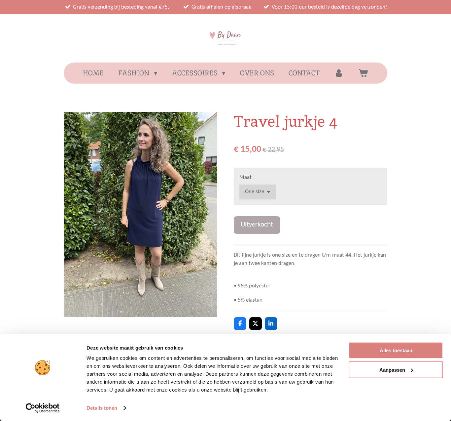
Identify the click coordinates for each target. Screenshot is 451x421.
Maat (245, 177)
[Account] (339, 73)
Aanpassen (392, 369)
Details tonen (102, 408)
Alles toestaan (396, 350)
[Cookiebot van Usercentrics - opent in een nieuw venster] (43, 408)
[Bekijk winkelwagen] (363, 73)
